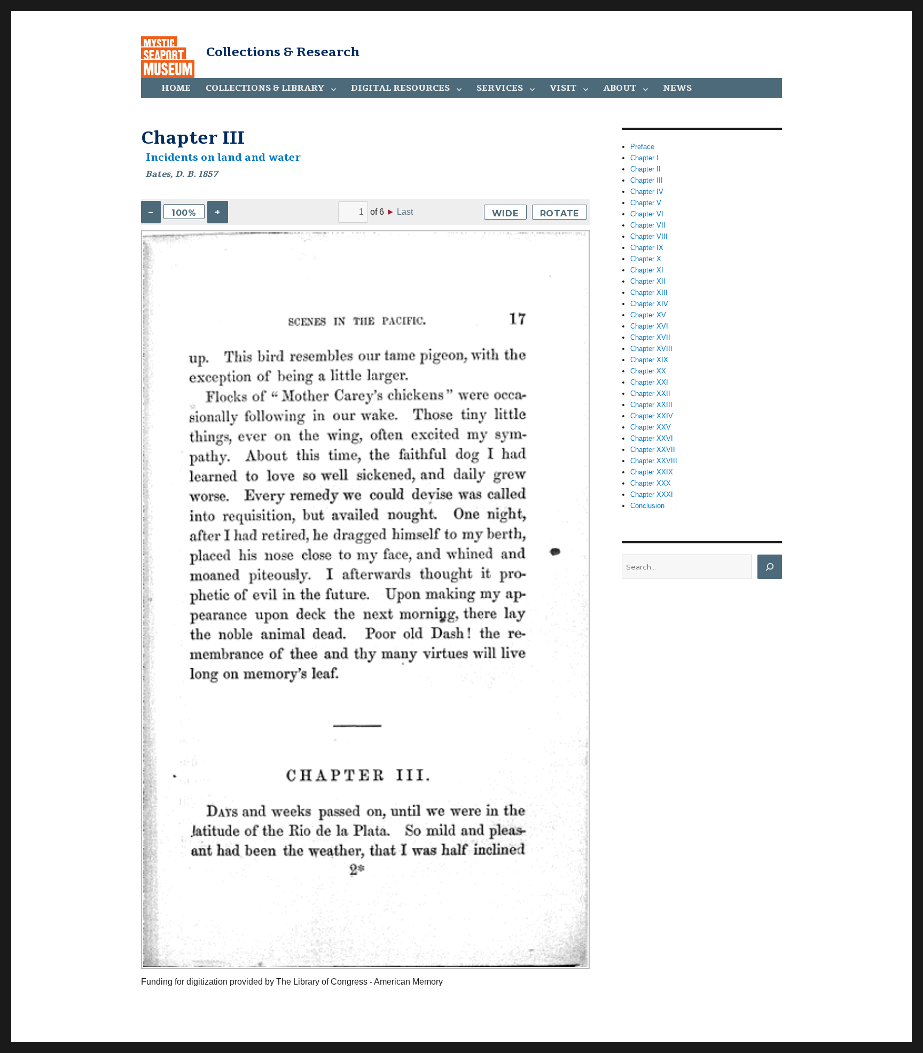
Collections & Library (265, 88)
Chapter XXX (650, 483)
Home (176, 88)
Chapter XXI (649, 382)
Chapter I (644, 158)
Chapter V (645, 203)
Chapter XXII (650, 393)
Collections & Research (282, 51)
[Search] (769, 567)
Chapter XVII (650, 337)
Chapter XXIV (651, 416)
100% (184, 213)
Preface (642, 147)
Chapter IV (646, 192)
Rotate (560, 213)
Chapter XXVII (652, 450)
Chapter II (645, 169)
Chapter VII (648, 225)
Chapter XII (648, 281)
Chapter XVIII (651, 349)
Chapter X (645, 259)
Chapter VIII (649, 236)
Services (499, 88)
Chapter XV (648, 315)
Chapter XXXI (651, 494)
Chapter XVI (649, 326)
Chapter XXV (650, 427)
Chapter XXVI (651, 438)
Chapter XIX (649, 360)
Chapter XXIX (651, 472)
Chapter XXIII (651, 405)
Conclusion (647, 506)
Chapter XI (646, 270)
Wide (505, 213)
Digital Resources (400, 88)
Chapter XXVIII (653, 461)
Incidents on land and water (223, 158)
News (677, 88)
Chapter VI (646, 214)
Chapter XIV (649, 304)
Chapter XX (648, 371)
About (619, 88)
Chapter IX (646, 248)
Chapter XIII (649, 292)
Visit (563, 88)
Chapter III (646, 180)
